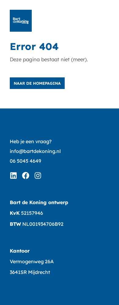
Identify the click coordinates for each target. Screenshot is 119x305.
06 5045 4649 (25, 161)
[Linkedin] (13, 175)
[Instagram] (37, 175)
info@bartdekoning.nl (35, 151)
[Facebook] (25, 175)
